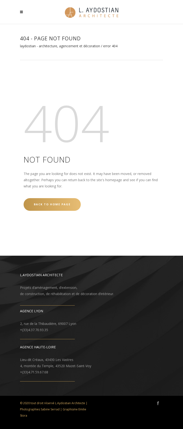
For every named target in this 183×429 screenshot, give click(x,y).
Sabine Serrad (50, 409)
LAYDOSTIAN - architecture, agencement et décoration (60, 46)
